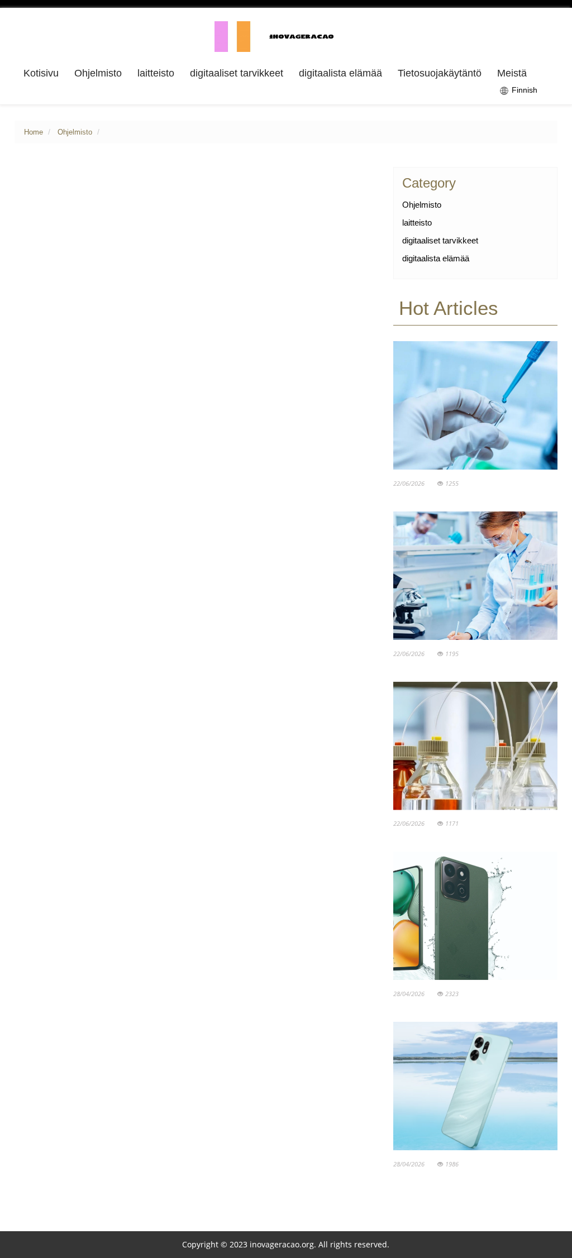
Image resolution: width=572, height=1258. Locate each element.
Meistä (512, 73)
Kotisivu (41, 73)
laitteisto (155, 73)
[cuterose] (286, 35)
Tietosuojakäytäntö (440, 73)
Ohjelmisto (98, 73)
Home (33, 132)
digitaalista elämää (340, 73)
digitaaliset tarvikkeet (236, 73)
